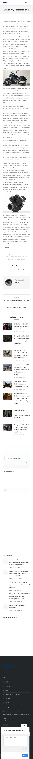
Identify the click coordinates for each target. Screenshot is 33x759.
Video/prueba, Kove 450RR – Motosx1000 (17, 607)
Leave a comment (22, 256)
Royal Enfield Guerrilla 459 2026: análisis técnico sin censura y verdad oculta (21, 384)
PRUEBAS (7, 682)
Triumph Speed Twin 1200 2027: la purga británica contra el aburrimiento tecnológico (21, 428)
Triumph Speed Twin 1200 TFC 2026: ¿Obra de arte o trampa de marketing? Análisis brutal (21, 339)
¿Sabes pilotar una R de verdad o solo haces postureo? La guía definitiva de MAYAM (18, 573)
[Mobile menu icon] (29, 3)
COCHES (7, 686)
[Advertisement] (16, 522)
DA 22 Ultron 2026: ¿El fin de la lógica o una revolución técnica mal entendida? (22, 326)
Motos (13, 254)
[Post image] (7, 326)
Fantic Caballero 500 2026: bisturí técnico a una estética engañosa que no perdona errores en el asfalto (21, 369)
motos (12, 259)
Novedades (17, 259)
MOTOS (7, 690)
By (20, 254)
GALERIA (7, 699)
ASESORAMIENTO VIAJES (12, 694)
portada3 (23, 259)
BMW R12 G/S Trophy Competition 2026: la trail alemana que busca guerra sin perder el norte (21, 354)
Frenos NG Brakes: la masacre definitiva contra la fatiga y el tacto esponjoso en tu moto (22, 414)
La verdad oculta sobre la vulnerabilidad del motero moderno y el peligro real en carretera (19, 562)
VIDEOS (7, 703)
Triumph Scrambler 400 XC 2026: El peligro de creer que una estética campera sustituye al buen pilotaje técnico (22, 398)
